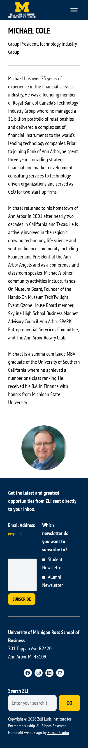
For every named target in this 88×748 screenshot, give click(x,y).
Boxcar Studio (58, 732)
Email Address (21, 529)
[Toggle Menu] (74, 10)
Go (69, 702)
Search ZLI (18, 690)
